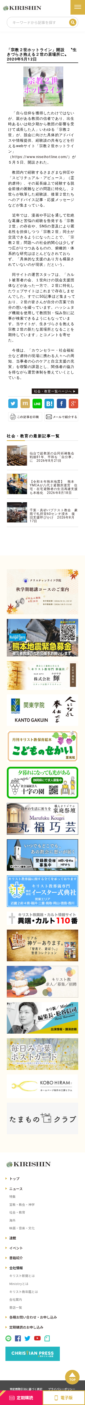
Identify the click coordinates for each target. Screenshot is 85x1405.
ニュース (16, 1188)
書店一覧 (15, 1307)
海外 (12, 1220)
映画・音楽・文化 (22, 1228)
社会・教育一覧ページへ (53, 391)
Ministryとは (18, 1283)
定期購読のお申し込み (26, 1327)
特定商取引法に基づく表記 (26, 1389)
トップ (14, 1178)
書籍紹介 (16, 1257)
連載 (12, 1238)
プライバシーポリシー (61, 1389)
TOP (72, 1379)
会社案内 (15, 1299)
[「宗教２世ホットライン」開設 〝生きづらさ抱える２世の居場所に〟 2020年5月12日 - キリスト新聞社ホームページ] (49, 407)
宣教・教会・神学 (22, 1204)
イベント (16, 1248)
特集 (12, 1196)
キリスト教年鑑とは (23, 1291)
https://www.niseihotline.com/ (40, 157)
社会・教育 (17, 1212)
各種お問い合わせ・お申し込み (33, 1317)
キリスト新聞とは (22, 1275)
